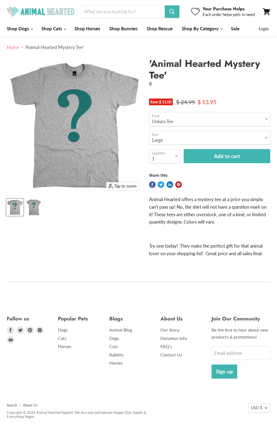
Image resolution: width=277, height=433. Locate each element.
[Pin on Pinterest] (178, 184)
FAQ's (166, 346)
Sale (235, 28)
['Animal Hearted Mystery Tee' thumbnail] (15, 207)
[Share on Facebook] (152, 184)
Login (264, 28)
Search (12, 405)
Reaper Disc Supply (128, 412)
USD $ (256, 407)
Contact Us (171, 354)
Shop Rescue (160, 28)
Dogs (63, 329)
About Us (30, 405)
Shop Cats (52, 28)
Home (13, 47)
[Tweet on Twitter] (161, 184)
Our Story (169, 329)
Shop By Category (201, 28)
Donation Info (173, 338)
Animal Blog (120, 329)
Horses (64, 346)
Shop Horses (87, 28)
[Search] (172, 11)
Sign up (224, 371)
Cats (62, 338)
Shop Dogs (18, 28)
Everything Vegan (20, 416)
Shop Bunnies (123, 28)
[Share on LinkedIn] (170, 184)
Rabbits (116, 354)
